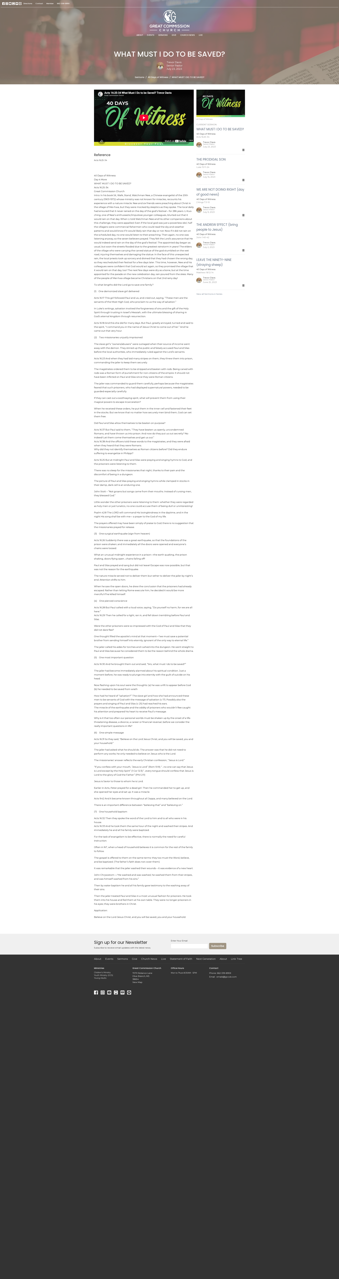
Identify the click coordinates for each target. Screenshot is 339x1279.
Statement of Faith (181, 958)
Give (174, 35)
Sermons (163, 35)
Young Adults (100, 978)
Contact (39, 3)
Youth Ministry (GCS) (103, 975)
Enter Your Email (179, 940)
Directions (27, 3)
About (139, 35)
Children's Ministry (102, 972)
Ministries (99, 968)
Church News (187, 35)
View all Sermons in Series (209, 294)
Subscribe (217, 946)
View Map (137, 982)
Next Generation (206, 958)
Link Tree (236, 958)
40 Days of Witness (158, 77)
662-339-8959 (63, 3)
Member (50, 3)
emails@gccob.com (227, 977)
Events (150, 35)
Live (201, 35)
